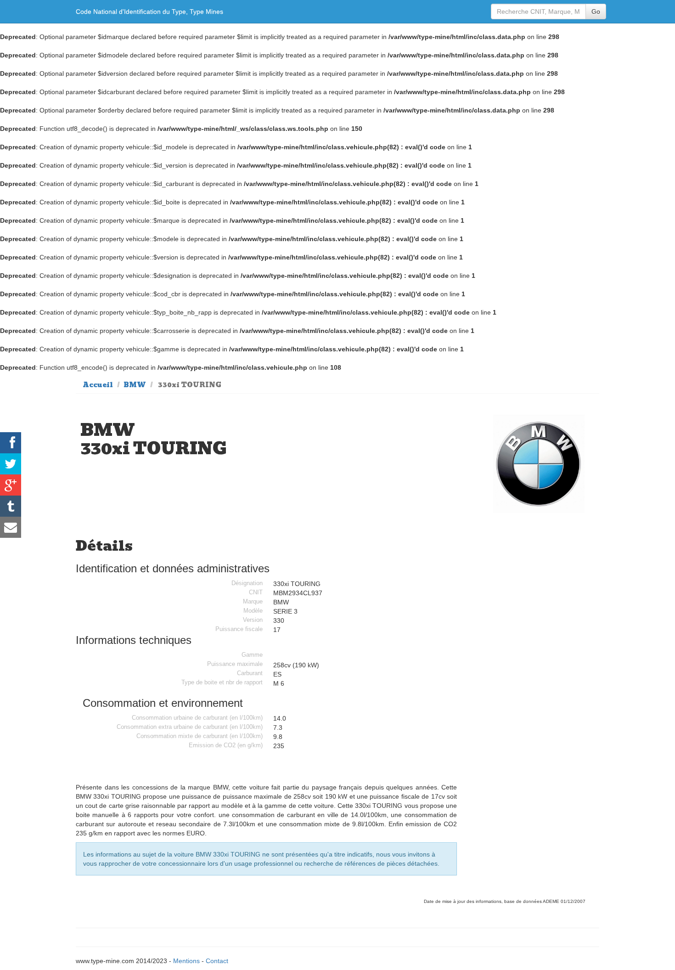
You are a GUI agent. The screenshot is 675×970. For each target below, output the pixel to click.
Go (595, 11)
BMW (135, 385)
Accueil (98, 385)
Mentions (186, 960)
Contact (217, 960)
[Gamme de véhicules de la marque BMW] (539, 463)
